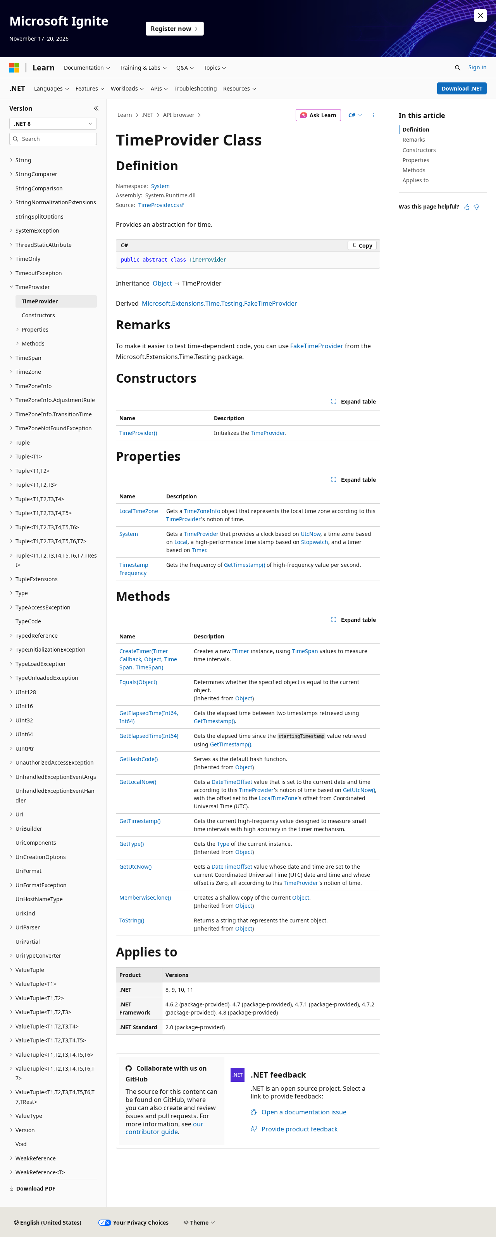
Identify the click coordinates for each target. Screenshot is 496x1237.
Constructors (419, 150)
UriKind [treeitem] (25, 913)
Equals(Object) (138, 682)
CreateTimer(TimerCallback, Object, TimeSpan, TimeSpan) (148, 659)
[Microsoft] (14, 68)
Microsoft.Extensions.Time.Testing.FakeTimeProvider (219, 303)
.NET (147, 114)
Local (181, 542)
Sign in (477, 67)
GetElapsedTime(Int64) (148, 735)
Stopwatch (314, 542)
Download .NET (462, 88)
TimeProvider (267, 432)
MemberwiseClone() (145, 897)
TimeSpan (305, 651)
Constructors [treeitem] (38, 315)
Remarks (414, 139)
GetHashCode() (138, 759)
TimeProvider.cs (158, 205)
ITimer (240, 651)
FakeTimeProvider (316, 346)
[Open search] (457, 68)
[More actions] (373, 115)
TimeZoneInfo (202, 511)
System (160, 186)
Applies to (416, 180)
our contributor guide (164, 1128)
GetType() (131, 843)
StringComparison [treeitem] (39, 188)
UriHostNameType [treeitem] (39, 899)
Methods (414, 170)
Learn (124, 114)
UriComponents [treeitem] (36, 842)
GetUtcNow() (359, 790)
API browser (179, 114)
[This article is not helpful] (476, 207)
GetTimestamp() (244, 564)
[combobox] (53, 124)
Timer (199, 550)
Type (223, 843)
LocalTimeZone (138, 511)
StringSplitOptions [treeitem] (40, 216)
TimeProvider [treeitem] (40, 301)
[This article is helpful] (467, 207)
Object (162, 283)
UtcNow (310, 533)
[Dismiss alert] (480, 15)
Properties (416, 160)
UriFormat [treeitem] (28, 870)
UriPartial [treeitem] (28, 941)
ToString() (131, 920)
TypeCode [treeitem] (28, 621)
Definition (416, 129)
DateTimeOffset (232, 781)
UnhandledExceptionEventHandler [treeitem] (55, 795)
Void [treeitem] (21, 1144)
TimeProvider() (138, 432)
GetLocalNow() (137, 781)
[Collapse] (96, 108)
